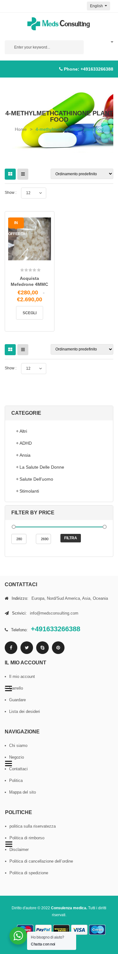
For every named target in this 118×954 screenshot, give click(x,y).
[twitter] (26, 647)
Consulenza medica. (69, 908)
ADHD (26, 443)
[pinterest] (58, 647)
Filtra (70, 538)
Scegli (30, 313)
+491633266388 (97, 69)
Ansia (25, 455)
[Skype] (42, 647)
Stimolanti (29, 491)
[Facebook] (11, 647)
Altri (23, 431)
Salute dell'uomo (36, 479)
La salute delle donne (42, 467)
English (97, 6)
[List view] (22, 174)
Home (21, 129)
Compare (38, 259)
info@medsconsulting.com (54, 613)
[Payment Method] (43, 930)
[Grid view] (10, 174)
